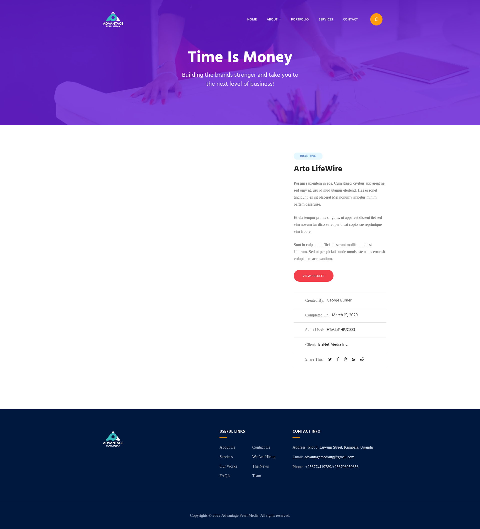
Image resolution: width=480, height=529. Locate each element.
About (272, 19)
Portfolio (300, 19)
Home (252, 19)
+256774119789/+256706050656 (331, 467)
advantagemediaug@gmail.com (329, 457)
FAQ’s (225, 476)
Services (326, 19)
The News (260, 466)
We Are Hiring (264, 457)
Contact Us (261, 447)
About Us (227, 447)
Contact (350, 19)
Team (256, 476)
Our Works (228, 466)
